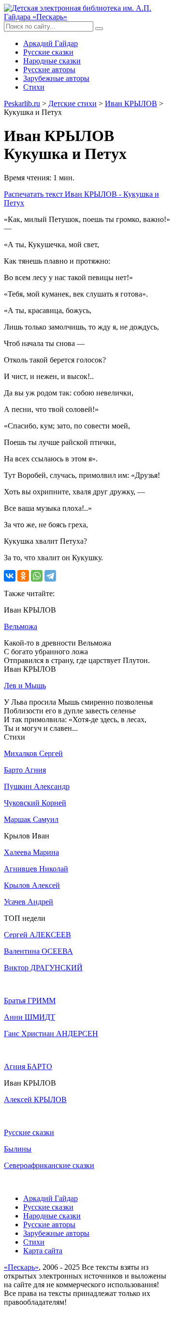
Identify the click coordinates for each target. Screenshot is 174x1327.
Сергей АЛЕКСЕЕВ (37, 935)
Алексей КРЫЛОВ (35, 1099)
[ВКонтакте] (9, 576)
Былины (17, 1149)
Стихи (33, 87)
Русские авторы (49, 69)
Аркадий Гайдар (50, 43)
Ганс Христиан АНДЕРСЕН (51, 1033)
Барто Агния (25, 770)
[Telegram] (50, 576)
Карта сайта (42, 1251)
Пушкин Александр (37, 786)
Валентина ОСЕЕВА (38, 951)
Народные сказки (52, 61)
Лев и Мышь (25, 685)
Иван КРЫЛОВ (131, 103)
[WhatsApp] (37, 576)
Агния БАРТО (28, 1066)
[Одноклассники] (23, 576)
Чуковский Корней (35, 803)
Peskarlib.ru (22, 103)
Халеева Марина (31, 852)
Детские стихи (72, 103)
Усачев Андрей (28, 902)
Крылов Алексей (32, 885)
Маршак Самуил (31, 819)
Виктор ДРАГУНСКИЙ (43, 968)
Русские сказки (48, 52)
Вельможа (20, 626)
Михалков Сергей (33, 753)
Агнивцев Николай (36, 869)
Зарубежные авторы (56, 78)
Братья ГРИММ (30, 1000)
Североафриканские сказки (49, 1165)
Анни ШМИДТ (29, 1017)
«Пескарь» (21, 1267)
